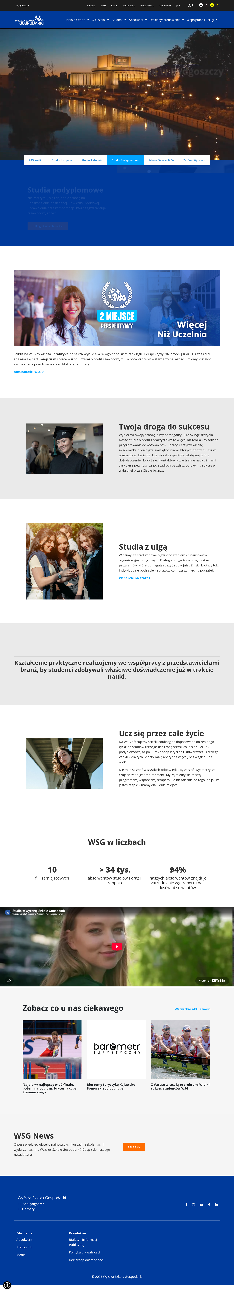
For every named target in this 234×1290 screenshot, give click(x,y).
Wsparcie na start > (135, 578)
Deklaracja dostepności (86, 1260)
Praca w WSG (147, 5)
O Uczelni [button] (99, 20)
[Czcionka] (191, 5)
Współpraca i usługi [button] (201, 20)
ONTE (114, 5)
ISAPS (103, 5)
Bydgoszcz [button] (21, 5)
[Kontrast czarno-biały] (206, 4)
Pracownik (24, 1247)
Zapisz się (134, 1146)
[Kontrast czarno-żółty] (217, 4)
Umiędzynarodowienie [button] (165, 20)
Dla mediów (165, 5)
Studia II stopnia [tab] (92, 160)
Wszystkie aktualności (193, 1009)
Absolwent (24, 1239)
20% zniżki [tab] (35, 160)
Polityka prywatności (84, 1252)
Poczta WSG (129, 5)
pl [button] (177, 5)
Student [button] (118, 20)
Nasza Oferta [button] (76, 20)
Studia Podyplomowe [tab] (125, 160)
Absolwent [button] (136, 20)
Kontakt (91, 5)
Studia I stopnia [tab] (62, 160)
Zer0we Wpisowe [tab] (194, 160)
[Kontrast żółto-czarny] (212, 4)
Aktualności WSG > (29, 372)
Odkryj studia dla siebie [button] (47, 226)
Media (20, 1255)
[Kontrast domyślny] (201, 4)
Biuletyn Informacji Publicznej (83, 1242)
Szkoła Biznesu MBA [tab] (161, 160)
